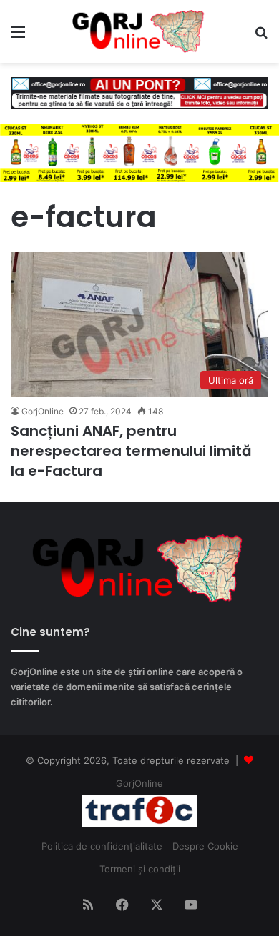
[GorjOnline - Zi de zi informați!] (139, 31)
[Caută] (261, 37)
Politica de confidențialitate (101, 846)
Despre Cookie (205, 846)
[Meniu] (18, 37)
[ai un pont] (139, 92)
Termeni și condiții (139, 869)
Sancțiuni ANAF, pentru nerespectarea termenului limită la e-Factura (131, 451)
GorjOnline (42, 411)
